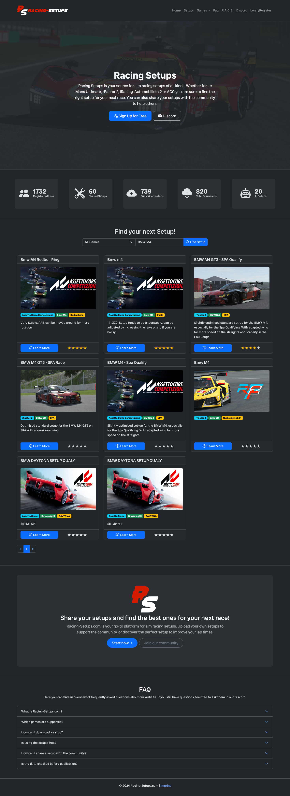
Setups (189, 10)
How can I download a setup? (42, 732)
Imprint (166, 786)
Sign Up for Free (132, 116)
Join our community (161, 642)
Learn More (41, 348)
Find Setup (197, 242)
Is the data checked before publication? (49, 764)
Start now (120, 642)
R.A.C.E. (227, 10)
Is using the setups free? (38, 743)
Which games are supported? (42, 722)
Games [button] (202, 10)
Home (176, 10)
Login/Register (260, 10)
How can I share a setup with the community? (53, 753)
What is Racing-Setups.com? (41, 711)
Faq (216, 10)
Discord (241, 10)
